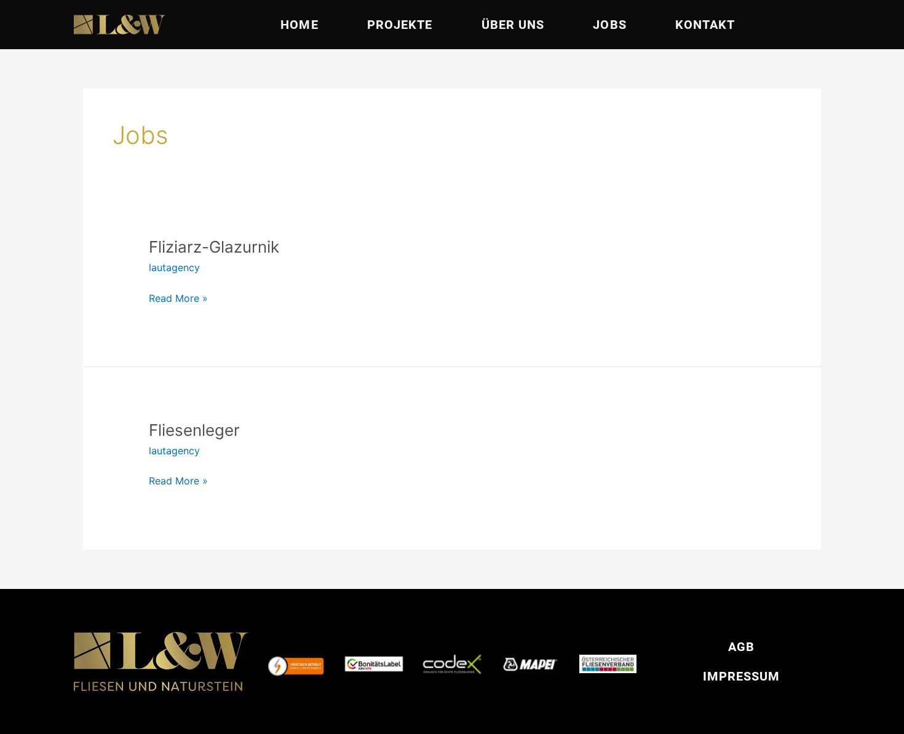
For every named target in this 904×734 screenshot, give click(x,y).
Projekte (400, 24)
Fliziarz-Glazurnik (214, 246)
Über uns (513, 24)
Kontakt (705, 24)
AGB (741, 646)
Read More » (178, 297)
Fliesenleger (194, 430)
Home (299, 24)
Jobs (609, 24)
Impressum (741, 676)
